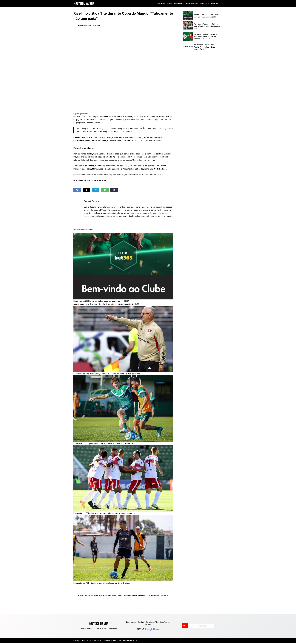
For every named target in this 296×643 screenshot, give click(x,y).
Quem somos (131, 622)
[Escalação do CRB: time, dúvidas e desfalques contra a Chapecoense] (123, 478)
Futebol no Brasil (174, 3)
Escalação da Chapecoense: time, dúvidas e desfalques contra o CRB (104, 443)
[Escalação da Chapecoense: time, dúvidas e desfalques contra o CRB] (123, 408)
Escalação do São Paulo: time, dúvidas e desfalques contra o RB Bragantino (106, 374)
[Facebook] (77, 190)
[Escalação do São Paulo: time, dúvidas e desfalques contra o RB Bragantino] (123, 339)
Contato (141, 622)
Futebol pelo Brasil (100, 595)
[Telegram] (95, 190)
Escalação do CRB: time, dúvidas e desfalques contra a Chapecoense (104, 513)
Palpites (203, 3)
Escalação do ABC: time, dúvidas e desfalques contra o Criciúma (101, 583)
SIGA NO (141, 629)
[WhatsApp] (105, 190)
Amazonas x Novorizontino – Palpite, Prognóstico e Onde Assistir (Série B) (106, 304)
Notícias (161, 3)
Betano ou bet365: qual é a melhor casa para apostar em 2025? (101, 301)
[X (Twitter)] (86, 190)
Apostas (214, 3)
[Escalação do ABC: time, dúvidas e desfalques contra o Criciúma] (123, 548)
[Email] (114, 190)
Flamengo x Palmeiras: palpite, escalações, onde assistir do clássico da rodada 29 (205, 36)
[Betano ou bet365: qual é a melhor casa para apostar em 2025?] (123, 266)
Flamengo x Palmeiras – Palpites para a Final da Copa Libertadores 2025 (207, 26)
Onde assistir (192, 3)
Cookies (159, 622)
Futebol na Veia (84, 595)
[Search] (222, 3)
